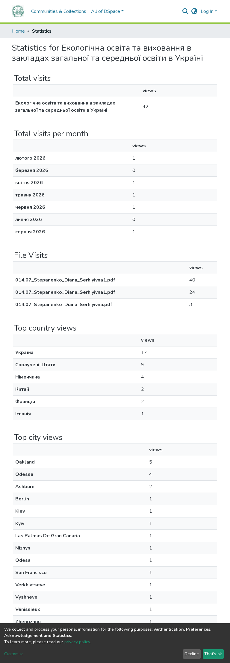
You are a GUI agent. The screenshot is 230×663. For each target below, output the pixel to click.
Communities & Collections (58, 11)
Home (18, 31)
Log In (207, 11)
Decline (191, 654)
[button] (194, 11)
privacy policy (77, 642)
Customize (14, 654)
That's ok (213, 654)
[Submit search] (185, 11)
